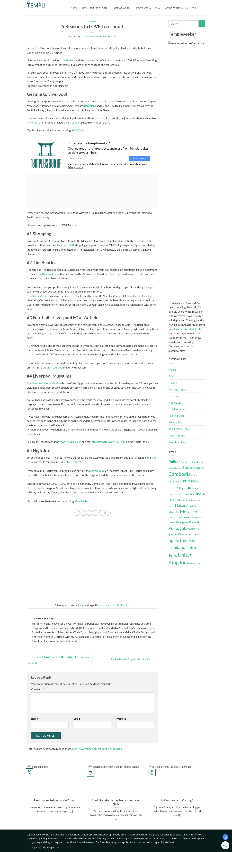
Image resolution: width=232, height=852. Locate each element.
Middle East (175, 402)
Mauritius (174, 512)
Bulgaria (199, 467)
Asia (171, 376)
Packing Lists (176, 415)
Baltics (186, 462)
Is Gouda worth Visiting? (177, 800)
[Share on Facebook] (77, 513)
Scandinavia (192, 528)
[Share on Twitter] (83, 513)
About (75, 7)
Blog (85, 7)
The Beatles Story (47, 274)
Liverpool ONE (66, 245)
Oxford (171, 522)
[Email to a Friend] (89, 513)
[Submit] (202, 23)
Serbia (183, 534)
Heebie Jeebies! (71, 461)
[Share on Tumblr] (108, 513)
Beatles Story (40, 295)
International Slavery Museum (108, 441)
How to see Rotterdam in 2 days (55, 800)
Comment (37, 689)
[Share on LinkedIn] (102, 513)
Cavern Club (97, 470)
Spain (173, 540)
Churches (188, 481)
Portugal (176, 528)
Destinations (98, 7)
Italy (181, 500)
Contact (190, 7)
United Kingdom (122, 605)
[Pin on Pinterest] (96, 513)
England (70, 60)
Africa (172, 369)
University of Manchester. (188, 329)
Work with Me (174, 7)
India (200, 494)
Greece (179, 494)
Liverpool (109, 605)
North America (177, 409)
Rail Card (78, 130)
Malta (179, 505)
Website (121, 718)
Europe (92, 21)
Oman (192, 517)
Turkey (172, 555)
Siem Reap (194, 534)
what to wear (195, 563)
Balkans (175, 461)
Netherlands (183, 518)
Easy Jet (109, 101)
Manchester (34, 122)
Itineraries (174, 395)
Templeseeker (109, 36)
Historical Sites (177, 389)
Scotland (173, 534)
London (76, 122)
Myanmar (172, 517)
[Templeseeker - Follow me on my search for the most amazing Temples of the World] (44, 7)
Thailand (176, 547)
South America (176, 435)
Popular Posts (176, 422)
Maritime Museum (70, 441)
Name (35, 718)
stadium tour (50, 367)
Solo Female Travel (148, 7)
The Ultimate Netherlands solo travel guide (116, 802)
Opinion (200, 517)
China (194, 474)
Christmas (174, 481)
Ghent (171, 494)
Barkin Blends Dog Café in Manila (130, 659)
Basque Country (175, 468)
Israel (173, 500)
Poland (194, 522)
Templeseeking (121, 7)
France (196, 487)
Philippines (182, 522)
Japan (187, 500)
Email (77, 718)
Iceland (189, 494)
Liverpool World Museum (47, 383)
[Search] (67, 7)
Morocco (188, 511)
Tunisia (191, 548)
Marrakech (190, 505)
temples (187, 540)
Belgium (188, 467)
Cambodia (179, 474)
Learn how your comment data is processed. (97, 748)
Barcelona (90, 105)
